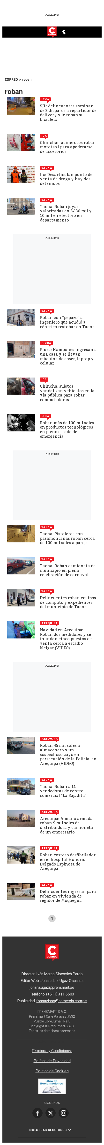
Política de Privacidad (52, 1061)
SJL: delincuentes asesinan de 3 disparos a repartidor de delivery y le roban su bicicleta (68, 113)
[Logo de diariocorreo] (52, 32)
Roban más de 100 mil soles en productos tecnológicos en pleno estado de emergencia (67, 430)
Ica (44, 135)
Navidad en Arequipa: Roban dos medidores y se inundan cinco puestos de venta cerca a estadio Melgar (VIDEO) (66, 639)
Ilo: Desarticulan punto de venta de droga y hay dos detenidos (66, 179)
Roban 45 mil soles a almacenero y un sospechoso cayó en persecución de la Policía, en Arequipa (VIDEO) (68, 754)
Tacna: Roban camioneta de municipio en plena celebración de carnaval (68, 570)
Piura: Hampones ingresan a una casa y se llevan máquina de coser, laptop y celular (68, 356)
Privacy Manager (52, 1041)
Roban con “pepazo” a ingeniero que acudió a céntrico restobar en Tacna (67, 322)
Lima (45, 99)
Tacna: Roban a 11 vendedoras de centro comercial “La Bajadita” (63, 791)
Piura (46, 343)
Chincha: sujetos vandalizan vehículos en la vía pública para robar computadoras (67, 393)
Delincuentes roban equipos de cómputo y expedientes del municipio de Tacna (68, 602)
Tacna (46, 167)
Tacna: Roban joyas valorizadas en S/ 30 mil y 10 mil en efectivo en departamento (66, 213)
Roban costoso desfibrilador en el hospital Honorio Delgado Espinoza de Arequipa (68, 862)
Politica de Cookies (52, 1071)
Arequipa (49, 623)
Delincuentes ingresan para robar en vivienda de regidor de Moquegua (68, 896)
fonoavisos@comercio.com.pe (61, 1001)
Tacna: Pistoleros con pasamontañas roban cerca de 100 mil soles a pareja (67, 538)
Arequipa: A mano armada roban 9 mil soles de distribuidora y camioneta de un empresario (66, 825)
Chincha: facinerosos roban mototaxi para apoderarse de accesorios (68, 147)
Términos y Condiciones (52, 1050)
